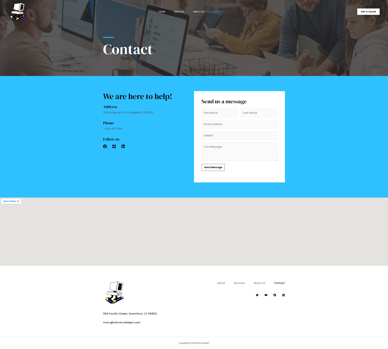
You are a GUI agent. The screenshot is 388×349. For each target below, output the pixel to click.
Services (179, 11)
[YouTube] (266, 295)
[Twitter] (257, 295)
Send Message (213, 167)
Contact (219, 11)
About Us (198, 11)
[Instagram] (283, 295)
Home (162, 11)
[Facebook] (274, 295)
